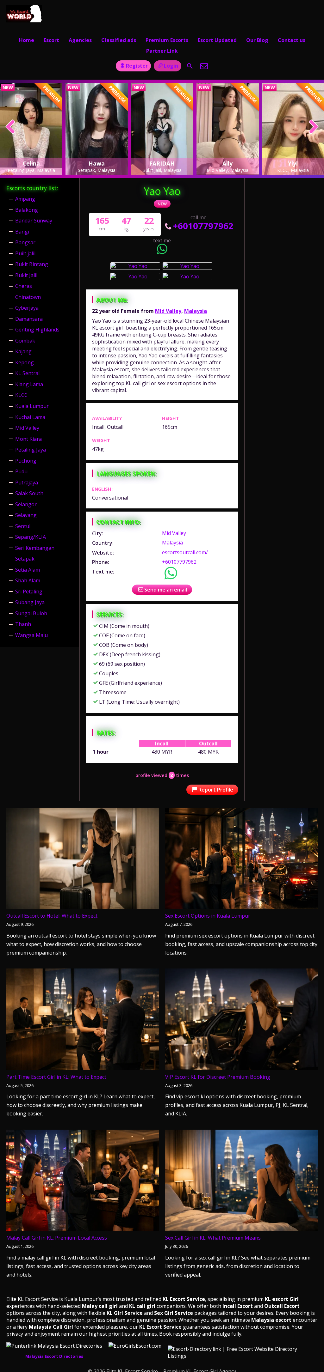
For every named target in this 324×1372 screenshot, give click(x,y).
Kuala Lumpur (32, 406)
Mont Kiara (28, 438)
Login (171, 65)
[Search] (190, 66)
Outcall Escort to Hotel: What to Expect (51, 915)
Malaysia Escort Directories (54, 1356)
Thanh (23, 624)
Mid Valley (168, 310)
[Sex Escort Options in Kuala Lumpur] (241, 860)
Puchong (25, 460)
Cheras (23, 285)
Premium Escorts (167, 40)
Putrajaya (26, 482)
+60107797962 (203, 226)
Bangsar (25, 242)
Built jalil (25, 253)
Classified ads (118, 40)
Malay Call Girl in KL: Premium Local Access (56, 1237)
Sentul (22, 526)
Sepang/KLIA (30, 536)
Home (26, 40)
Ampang (25, 198)
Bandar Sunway (33, 220)
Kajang (23, 351)
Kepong (24, 362)
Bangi (22, 231)
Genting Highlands (37, 329)
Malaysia (195, 310)
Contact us (291, 40)
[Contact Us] (204, 66)
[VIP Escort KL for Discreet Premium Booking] (241, 1020)
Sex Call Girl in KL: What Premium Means (213, 1237)
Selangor (26, 504)
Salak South (29, 493)
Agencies (80, 40)
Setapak (24, 558)
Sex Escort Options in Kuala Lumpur (207, 915)
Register (137, 65)
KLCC (21, 395)
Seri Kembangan (34, 547)
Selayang (26, 515)
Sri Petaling (28, 591)
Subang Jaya (30, 602)
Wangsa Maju (31, 635)
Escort (51, 40)
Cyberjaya (27, 307)
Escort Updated (217, 40)
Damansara (29, 318)
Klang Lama (29, 384)
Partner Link (162, 50)
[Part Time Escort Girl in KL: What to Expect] (82, 1020)
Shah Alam (27, 580)
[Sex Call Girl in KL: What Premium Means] (241, 1182)
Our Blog (257, 40)
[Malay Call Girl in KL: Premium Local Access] (82, 1182)
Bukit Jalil (26, 275)
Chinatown (28, 297)
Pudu (21, 471)
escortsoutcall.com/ (185, 552)
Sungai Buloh (31, 613)
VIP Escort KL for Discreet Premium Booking (217, 1076)
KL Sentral (27, 373)
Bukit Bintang (31, 264)
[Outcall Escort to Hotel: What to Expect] (82, 860)
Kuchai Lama (30, 417)
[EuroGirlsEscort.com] (135, 1345)
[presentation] (10, 127)
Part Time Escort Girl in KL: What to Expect (56, 1076)
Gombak (25, 340)
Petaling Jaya (30, 449)
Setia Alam (27, 569)
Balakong (26, 209)
